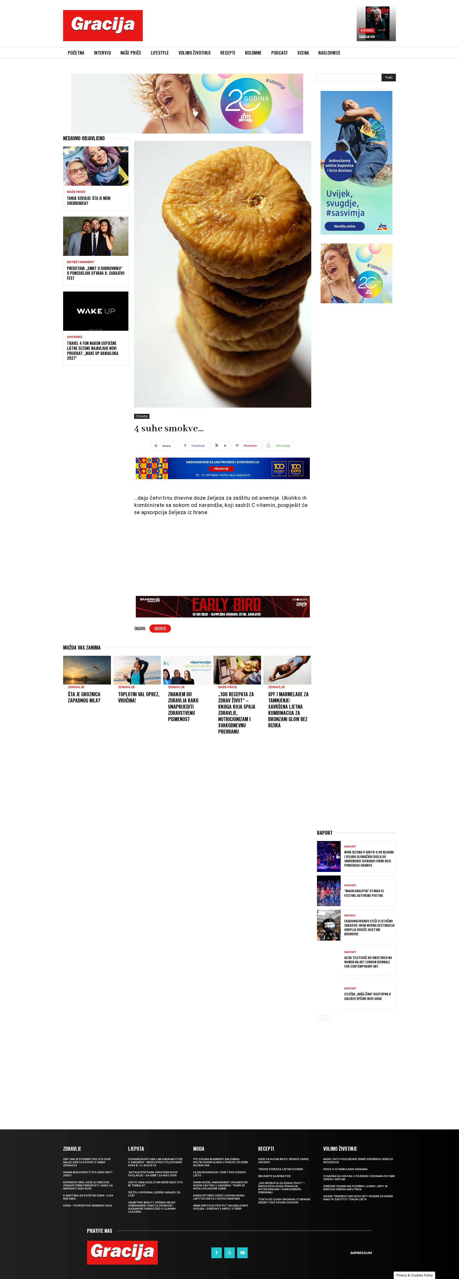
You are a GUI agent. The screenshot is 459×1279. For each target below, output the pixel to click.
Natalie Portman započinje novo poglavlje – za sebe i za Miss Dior (153, 1174)
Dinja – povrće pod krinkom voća (87, 1205)
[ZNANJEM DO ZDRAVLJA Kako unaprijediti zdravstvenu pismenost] (187, 670)
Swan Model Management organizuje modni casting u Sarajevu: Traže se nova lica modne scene (220, 1185)
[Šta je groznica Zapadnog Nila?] (87, 670)
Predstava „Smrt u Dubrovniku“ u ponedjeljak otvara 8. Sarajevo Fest (95, 273)
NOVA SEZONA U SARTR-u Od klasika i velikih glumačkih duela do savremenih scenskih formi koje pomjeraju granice (369, 858)
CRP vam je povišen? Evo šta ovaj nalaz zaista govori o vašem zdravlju (87, 1162)
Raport (350, 846)
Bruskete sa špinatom (274, 1176)
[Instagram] (229, 1252)
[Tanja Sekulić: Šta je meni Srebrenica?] (95, 166)
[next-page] (328, 1018)
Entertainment (80, 262)
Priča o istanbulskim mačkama (345, 1169)
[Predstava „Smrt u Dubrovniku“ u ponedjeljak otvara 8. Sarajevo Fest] (95, 236)
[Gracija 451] (376, 23)
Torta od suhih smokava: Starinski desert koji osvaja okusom (284, 1201)
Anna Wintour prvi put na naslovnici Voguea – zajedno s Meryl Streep (220, 1207)
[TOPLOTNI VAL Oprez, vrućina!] (137, 670)
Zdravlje (142, 416)
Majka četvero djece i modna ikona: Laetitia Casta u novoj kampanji (219, 1197)
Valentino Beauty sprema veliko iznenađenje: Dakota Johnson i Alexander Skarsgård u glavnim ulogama (151, 1207)
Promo (349, 915)
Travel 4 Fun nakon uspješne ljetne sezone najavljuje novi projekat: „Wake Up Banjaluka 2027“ (92, 350)
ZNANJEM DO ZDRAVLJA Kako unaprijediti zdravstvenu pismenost (183, 706)
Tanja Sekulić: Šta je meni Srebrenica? (88, 200)
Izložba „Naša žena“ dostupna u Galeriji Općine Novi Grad (367, 996)
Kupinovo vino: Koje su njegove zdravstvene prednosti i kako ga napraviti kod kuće (88, 1185)
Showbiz (74, 337)
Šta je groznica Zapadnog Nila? (84, 697)
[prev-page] (320, 1018)
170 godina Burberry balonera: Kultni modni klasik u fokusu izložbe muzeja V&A (220, 1162)
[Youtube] (242, 1252)
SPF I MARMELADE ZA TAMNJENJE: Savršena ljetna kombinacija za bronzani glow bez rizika (288, 709)
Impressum (361, 1253)
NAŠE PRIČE (76, 192)
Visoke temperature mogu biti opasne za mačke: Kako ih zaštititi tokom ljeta (358, 1198)
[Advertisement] (250, 29)
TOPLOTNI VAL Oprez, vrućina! (138, 697)
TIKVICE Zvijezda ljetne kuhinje (280, 1169)
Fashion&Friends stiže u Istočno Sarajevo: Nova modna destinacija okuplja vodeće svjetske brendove (369, 927)
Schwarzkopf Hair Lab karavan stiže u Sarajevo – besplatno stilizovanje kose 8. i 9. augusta (155, 1162)
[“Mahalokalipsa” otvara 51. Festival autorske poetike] (329, 890)
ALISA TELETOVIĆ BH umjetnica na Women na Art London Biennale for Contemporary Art (368, 962)
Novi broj (367, 30)
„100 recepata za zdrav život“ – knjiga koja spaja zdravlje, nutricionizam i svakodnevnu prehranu (236, 712)
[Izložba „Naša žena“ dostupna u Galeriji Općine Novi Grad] (329, 994)
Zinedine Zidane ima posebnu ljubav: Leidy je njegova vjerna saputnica (355, 1188)
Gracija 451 (367, 36)
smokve (160, 628)
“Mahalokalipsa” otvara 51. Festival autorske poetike (364, 893)
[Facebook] (216, 1252)
